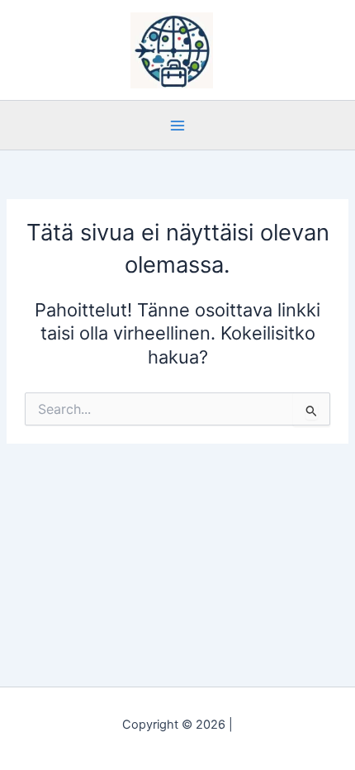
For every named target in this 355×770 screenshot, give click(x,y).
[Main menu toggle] (177, 124)
